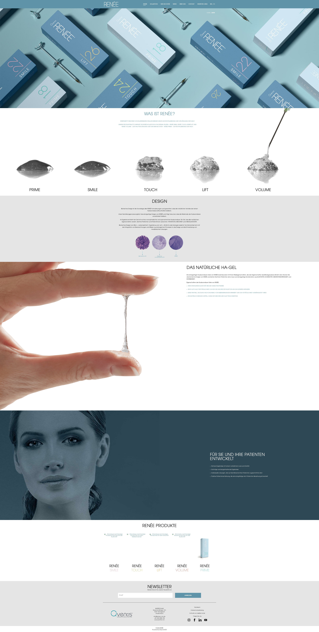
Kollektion (154, 4)
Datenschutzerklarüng (197, 610)
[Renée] (111, 4)
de (211, 4)
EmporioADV (163, 629)
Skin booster (165, 4)
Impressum (197, 607)
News (175, 4)
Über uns (183, 4)
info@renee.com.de (159, 616)
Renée (145, 4)
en (214, 4)
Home (208, 12)
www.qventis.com (159, 620)
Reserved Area (202, 4)
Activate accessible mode (197, 613)
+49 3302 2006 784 (159, 618)
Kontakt (191, 4)
